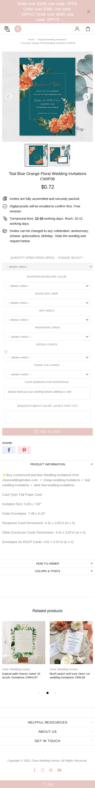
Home (31, 39)
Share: (7, 443)
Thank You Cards (46, 365)
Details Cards (46, 344)
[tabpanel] (24, 654)
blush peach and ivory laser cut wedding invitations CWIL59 (70, 675)
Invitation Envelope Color (46, 276)
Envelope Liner (46, 293)
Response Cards (47, 327)
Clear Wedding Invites (18, 29)
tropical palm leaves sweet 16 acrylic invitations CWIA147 (21, 675)
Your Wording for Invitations (47, 382)
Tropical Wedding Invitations (52, 39)
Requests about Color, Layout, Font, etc (47, 405)
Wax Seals (46, 310)
